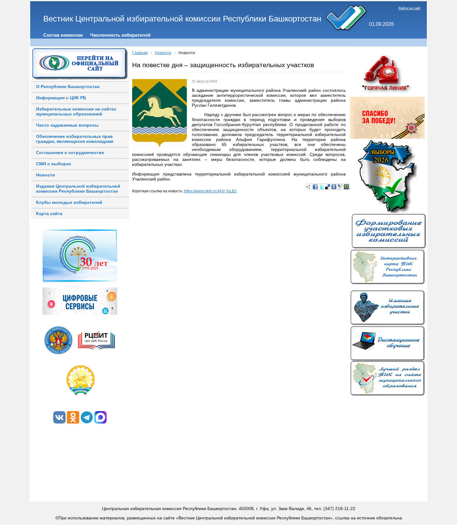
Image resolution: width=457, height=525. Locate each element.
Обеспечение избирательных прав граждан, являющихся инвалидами (74, 139)
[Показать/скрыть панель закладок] (308, 187)
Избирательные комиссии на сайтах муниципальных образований (76, 111)
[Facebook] (315, 186)
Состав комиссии (63, 35)
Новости (45, 174)
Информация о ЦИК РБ (61, 97)
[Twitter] (321, 186)
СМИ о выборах (53, 163)
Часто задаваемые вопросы (67, 125)
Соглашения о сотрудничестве (70, 152)
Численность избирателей (120, 35)
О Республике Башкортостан (67, 86)
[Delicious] (327, 186)
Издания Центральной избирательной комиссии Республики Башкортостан (78, 189)
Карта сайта (49, 213)
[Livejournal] (340, 186)
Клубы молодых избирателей (69, 202)
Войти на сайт (410, 8)
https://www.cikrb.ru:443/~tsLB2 (210, 191)
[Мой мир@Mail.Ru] (346, 186)
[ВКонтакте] (333, 186)
